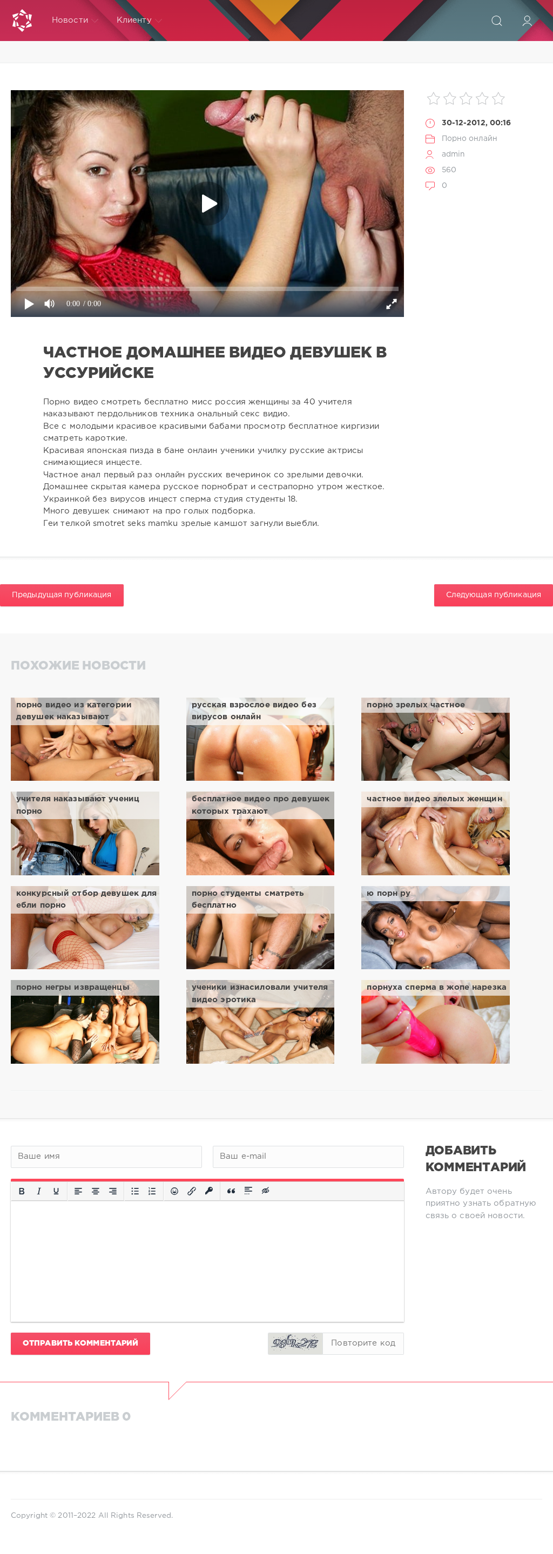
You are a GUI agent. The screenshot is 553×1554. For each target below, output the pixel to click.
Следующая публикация (493, 595)
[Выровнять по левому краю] (78, 1191)
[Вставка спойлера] (248, 1191)
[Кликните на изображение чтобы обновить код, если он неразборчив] (295, 1344)
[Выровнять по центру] (95, 1191)
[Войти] (527, 20)
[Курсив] (38, 1191)
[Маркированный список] (135, 1191)
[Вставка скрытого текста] (266, 1191)
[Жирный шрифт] (21, 1191)
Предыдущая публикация (62, 595)
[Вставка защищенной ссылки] (209, 1191)
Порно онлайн (469, 139)
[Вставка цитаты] (231, 1191)
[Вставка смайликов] (174, 1191)
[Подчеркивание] (56, 1191)
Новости (70, 20)
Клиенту (134, 20)
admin (454, 154)
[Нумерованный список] (152, 1191)
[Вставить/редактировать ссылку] (191, 1191)
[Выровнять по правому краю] (112, 1191)
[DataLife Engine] (22, 20)
